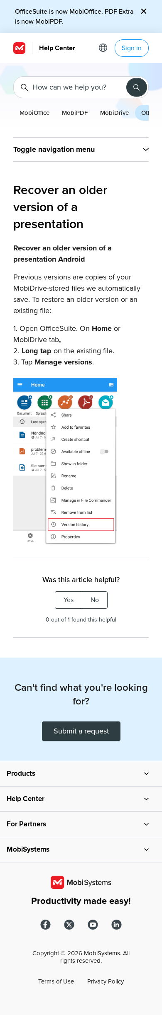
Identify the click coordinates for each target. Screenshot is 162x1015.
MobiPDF (75, 113)
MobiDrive (114, 113)
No (95, 600)
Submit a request (81, 731)
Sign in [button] (132, 48)
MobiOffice (34, 113)
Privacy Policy (105, 981)
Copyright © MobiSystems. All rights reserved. (81, 956)
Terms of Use (56, 981)
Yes (69, 600)
